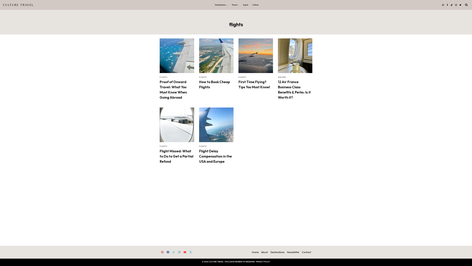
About (264, 252)
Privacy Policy (263, 262)
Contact (306, 252)
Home (255, 252)
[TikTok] (452, 5)
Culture (255, 5)
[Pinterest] (443, 5)
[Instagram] (456, 5)
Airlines (282, 77)
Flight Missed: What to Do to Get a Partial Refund (176, 156)
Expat (245, 5)
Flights (163, 77)
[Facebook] (447, 5)
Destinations (277, 252)
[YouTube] (185, 252)
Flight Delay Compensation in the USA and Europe (215, 156)
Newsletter (293, 252)
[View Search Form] (466, 5)
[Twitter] (460, 5)
